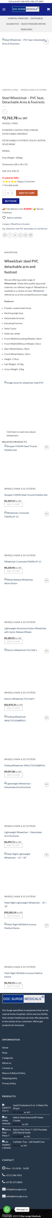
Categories (7, 1057)
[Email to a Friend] (20, 235)
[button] (4, 9)
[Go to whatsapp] (7, 1209)
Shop (4, 1052)
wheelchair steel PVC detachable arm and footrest (26, 229)
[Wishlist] (46, 41)
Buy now (11, 201)
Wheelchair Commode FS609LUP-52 (22, 561)
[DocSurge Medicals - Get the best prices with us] (26, 9)
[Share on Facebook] (10, 235)
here (14, 431)
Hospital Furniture (18, 18)
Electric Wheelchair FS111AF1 (19, 698)
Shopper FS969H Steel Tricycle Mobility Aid (25, 494)
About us (6, 1062)
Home (5, 1047)
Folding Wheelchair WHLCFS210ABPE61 (24, 765)
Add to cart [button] (13, 504)
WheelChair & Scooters (34, 90)
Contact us (7, 1068)
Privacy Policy (9, 1083)
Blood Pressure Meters (33, 24)
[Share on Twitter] (15, 235)
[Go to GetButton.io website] (7, 1215)
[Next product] (4, 111)
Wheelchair (38, 290)
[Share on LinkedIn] (30, 235)
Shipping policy (9, 1078)
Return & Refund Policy (13, 1073)
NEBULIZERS (26, 29)
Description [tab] (10, 252)
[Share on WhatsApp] (4, 235)
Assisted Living (10, 90)
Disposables (36, 18)
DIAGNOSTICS (12, 24)
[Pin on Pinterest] (25, 235)
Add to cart (27, 193)
